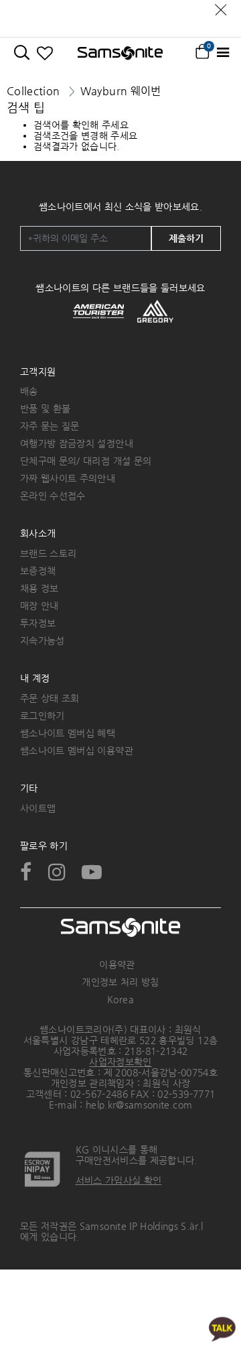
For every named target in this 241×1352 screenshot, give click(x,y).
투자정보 (38, 623)
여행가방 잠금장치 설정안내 (76, 443)
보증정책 (38, 570)
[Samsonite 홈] (120, 53)
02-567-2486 (99, 1093)
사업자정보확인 (120, 1061)
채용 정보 (39, 588)
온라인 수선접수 (53, 495)
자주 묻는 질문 (50, 425)
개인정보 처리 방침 (120, 981)
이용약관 (117, 964)
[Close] (221, 6)
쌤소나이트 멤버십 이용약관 (76, 750)
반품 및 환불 (45, 408)
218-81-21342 (156, 1051)
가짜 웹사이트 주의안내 (67, 478)
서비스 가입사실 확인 (119, 1180)
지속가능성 (42, 640)
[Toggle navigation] (222, 52)
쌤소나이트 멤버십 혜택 (67, 733)
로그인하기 (42, 715)
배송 (29, 391)
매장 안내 (39, 605)
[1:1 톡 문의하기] (222, 1328)
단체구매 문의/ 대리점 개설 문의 (85, 460)
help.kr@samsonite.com (139, 1104)
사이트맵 (38, 808)
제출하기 (186, 238)
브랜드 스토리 (48, 553)
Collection (33, 90)
